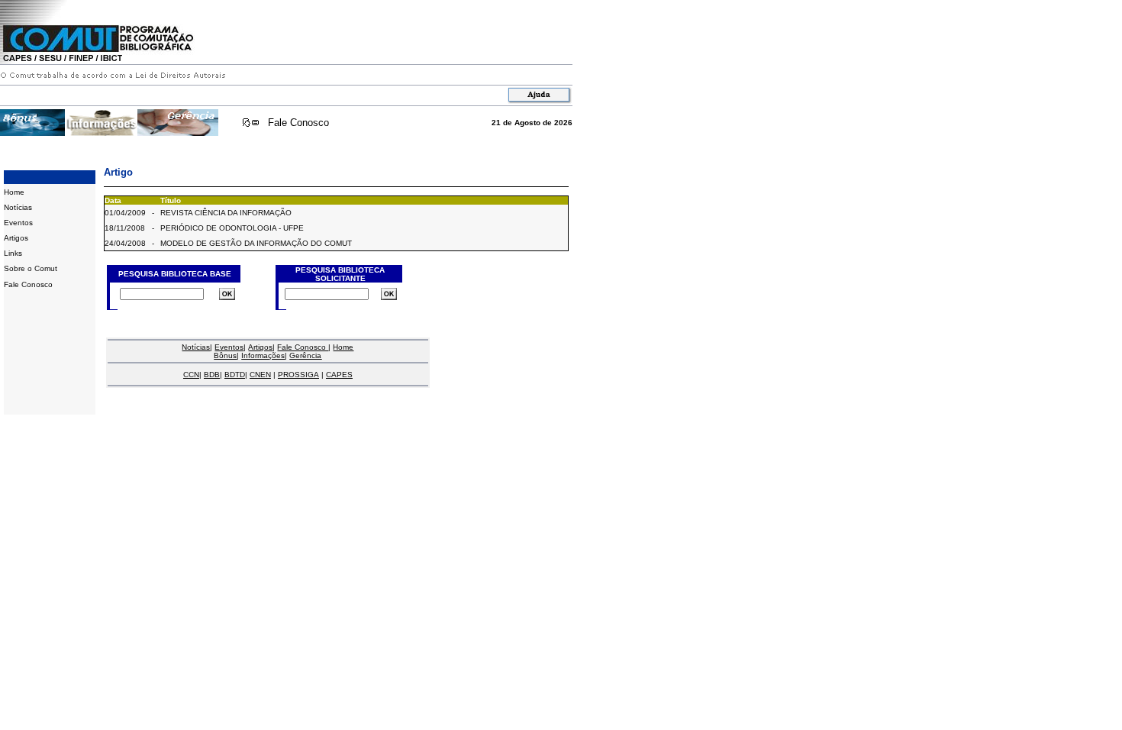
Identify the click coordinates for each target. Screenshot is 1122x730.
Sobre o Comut (30, 268)
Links (13, 253)
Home (14, 192)
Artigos (16, 238)
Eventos (18, 222)
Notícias (18, 207)
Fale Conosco (298, 122)
